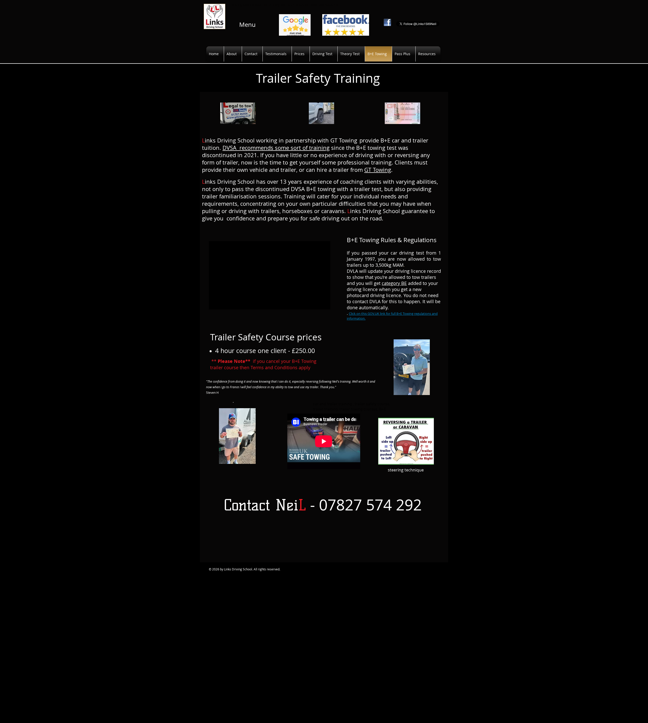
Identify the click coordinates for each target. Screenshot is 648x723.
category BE (394, 283)
